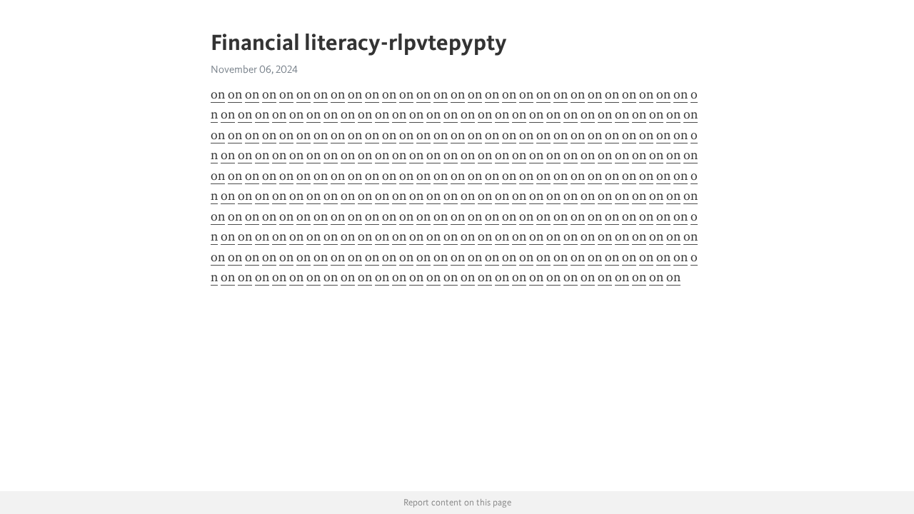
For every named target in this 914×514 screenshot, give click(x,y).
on (218, 94)
